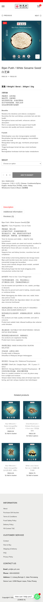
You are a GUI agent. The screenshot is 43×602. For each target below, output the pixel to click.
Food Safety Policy (9, 520)
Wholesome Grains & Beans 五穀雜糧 (15, 188)
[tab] (21, 207)
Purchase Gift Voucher (11, 512)
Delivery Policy (8, 524)
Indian (25, 185)
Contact (6, 541)
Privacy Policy (8, 557)
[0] (38, 6)
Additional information (12, 212)
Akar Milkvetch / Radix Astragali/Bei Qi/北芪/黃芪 (10, 426)
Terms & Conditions (10, 516)
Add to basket (27, 175)
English (4, 185)
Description (8, 207)
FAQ (4, 553)
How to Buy (7, 545)
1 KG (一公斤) (15, 183)
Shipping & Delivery (10, 549)
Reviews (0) (8, 216)
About (5, 508)
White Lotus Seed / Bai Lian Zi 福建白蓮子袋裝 (32, 468)
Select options (33, 436)
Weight (5, 160)
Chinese (23, 183)
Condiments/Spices (34, 183)
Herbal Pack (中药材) (15, 185)
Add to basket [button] (12, 433)
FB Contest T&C (9, 528)
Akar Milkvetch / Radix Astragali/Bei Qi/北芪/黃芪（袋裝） (10, 468)
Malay (30, 185)
